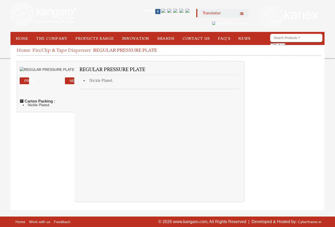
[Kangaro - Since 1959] (43, 14)
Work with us (39, 222)
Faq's (224, 38)
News (244, 38)
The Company (51, 38)
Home (22, 38)
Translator (212, 13)
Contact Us (196, 38)
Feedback (62, 222)
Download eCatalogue (232, 23)
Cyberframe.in (309, 222)
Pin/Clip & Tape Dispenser (61, 50)
